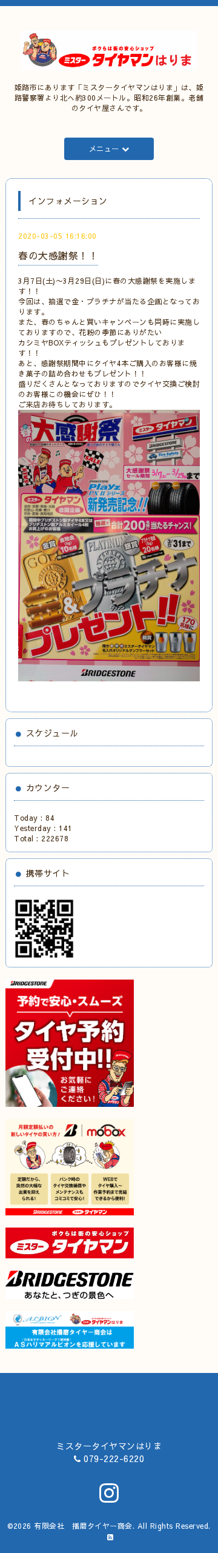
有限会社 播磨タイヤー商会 (83, 1526)
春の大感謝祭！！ (58, 255)
